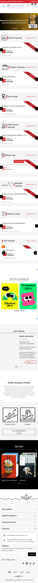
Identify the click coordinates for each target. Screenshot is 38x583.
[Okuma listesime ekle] (34, 44)
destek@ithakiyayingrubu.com (17, 535)
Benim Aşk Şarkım (27, 336)
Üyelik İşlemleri (9, 515)
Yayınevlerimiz (9, 522)
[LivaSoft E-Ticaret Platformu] (19, 577)
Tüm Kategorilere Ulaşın (19, 432)
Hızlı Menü (7, 509)
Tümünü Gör (30, 38)
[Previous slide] (1, 49)
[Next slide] (36, 49)
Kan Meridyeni (8, 250)
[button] (13, 28)
